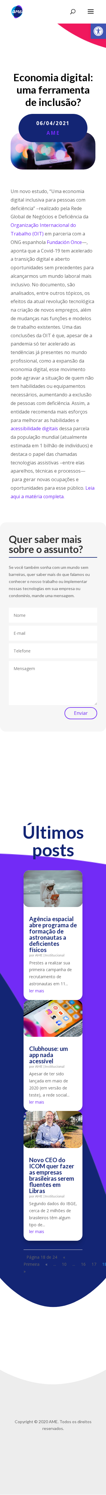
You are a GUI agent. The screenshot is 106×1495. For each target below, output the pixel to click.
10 (64, 1264)
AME (53, 132)
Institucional (54, 955)
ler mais (36, 991)
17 (94, 1264)
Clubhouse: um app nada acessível (48, 1054)
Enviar (81, 713)
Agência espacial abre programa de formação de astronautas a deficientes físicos (53, 934)
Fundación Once (64, 242)
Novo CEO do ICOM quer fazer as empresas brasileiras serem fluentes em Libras (51, 1175)
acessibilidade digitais (34, 428)
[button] (98, 31)
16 (83, 1264)
